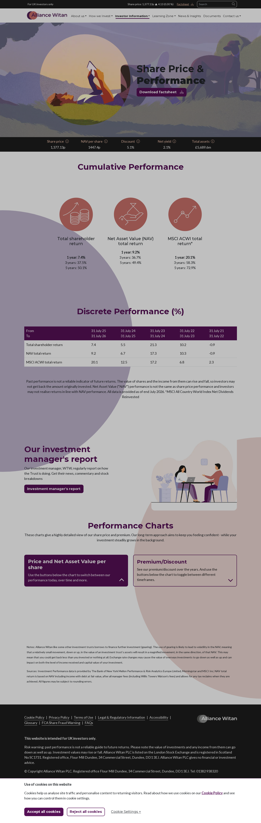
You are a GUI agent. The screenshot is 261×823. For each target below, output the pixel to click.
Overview (78, 23)
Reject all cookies (86, 812)
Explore (158, 23)
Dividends (144, 23)
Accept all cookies (43, 812)
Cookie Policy (212, 793)
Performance (125, 23)
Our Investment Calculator (183, 23)
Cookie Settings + (126, 812)
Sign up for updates (228, 23)
